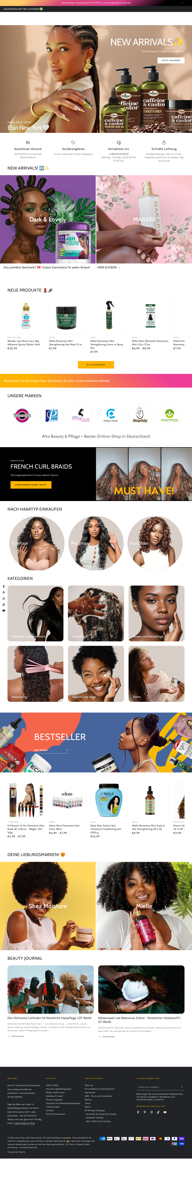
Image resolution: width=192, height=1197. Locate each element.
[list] (96, 151)
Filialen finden (53, 1107)
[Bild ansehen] (96, 79)
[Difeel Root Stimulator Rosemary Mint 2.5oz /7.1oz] (150, 316)
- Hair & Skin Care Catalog (98, 1121)
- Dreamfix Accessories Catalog (100, 1114)
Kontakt (50, 1110)
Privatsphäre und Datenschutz (100, 1089)
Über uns (89, 1085)
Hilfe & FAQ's (52, 1085)
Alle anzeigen (96, 365)
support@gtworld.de (24, 1123)
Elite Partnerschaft (55, 1114)
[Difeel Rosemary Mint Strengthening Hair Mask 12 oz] (67, 316)
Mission (88, 1099)
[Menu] (9, 18)
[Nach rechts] (181, 2)
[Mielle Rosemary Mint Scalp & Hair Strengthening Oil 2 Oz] (150, 800)
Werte (88, 1107)
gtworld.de (20, 1138)
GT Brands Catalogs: (95, 1110)
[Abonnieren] (182, 1087)
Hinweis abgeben (54, 1099)
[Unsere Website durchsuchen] (174, 18)
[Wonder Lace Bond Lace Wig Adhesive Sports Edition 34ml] (26, 316)
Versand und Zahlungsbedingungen (63, 1103)
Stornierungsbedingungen (58, 1089)
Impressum (90, 1092)
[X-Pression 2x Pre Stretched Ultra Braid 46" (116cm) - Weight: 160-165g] (26, 800)
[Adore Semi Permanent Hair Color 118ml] (67, 800)
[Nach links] (10, 2)
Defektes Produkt (54, 1096)
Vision (88, 1103)
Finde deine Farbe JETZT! (31, 485)
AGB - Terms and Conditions (98, 1096)
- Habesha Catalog (94, 1117)
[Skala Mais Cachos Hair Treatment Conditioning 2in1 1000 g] (109, 800)
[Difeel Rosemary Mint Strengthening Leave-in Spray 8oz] (109, 316)
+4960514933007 (119, 153)
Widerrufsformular (55, 1092)
